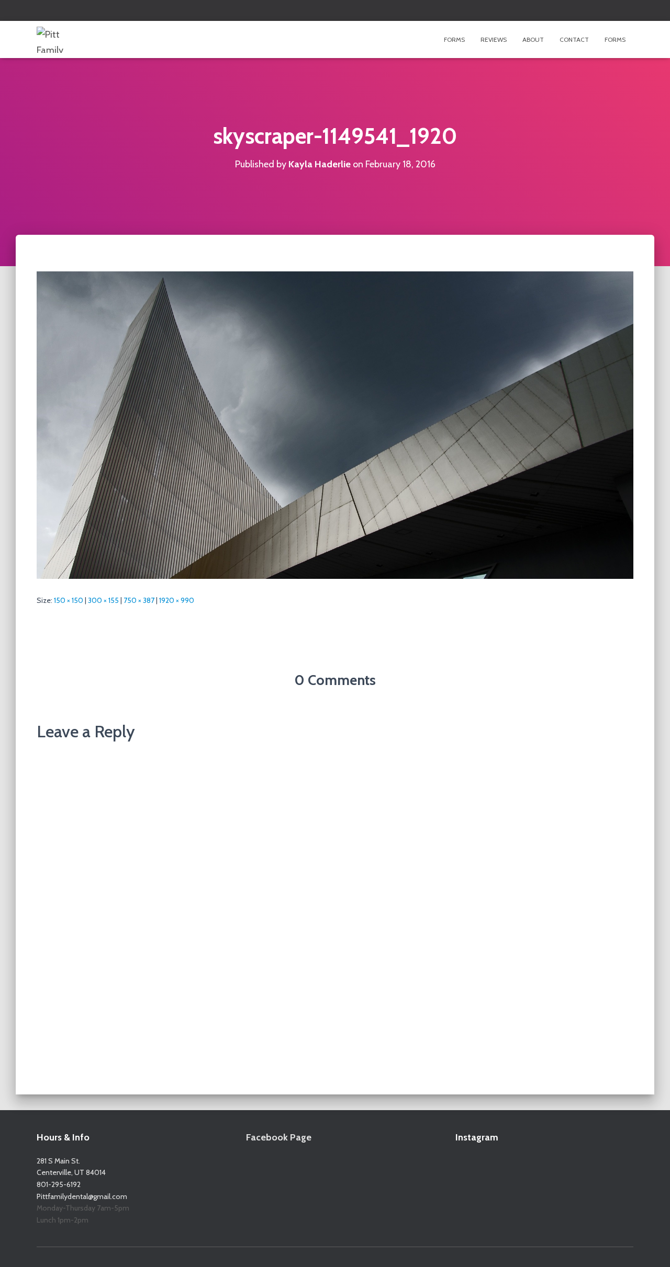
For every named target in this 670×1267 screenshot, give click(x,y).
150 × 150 (68, 600)
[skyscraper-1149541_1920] (335, 424)
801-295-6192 (59, 1184)
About (533, 39)
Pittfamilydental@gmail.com (82, 1196)
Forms (454, 39)
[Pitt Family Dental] (62, 40)
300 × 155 (103, 600)
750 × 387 (139, 600)
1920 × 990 (176, 600)
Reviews (494, 39)
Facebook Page (278, 1137)
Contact (574, 39)
